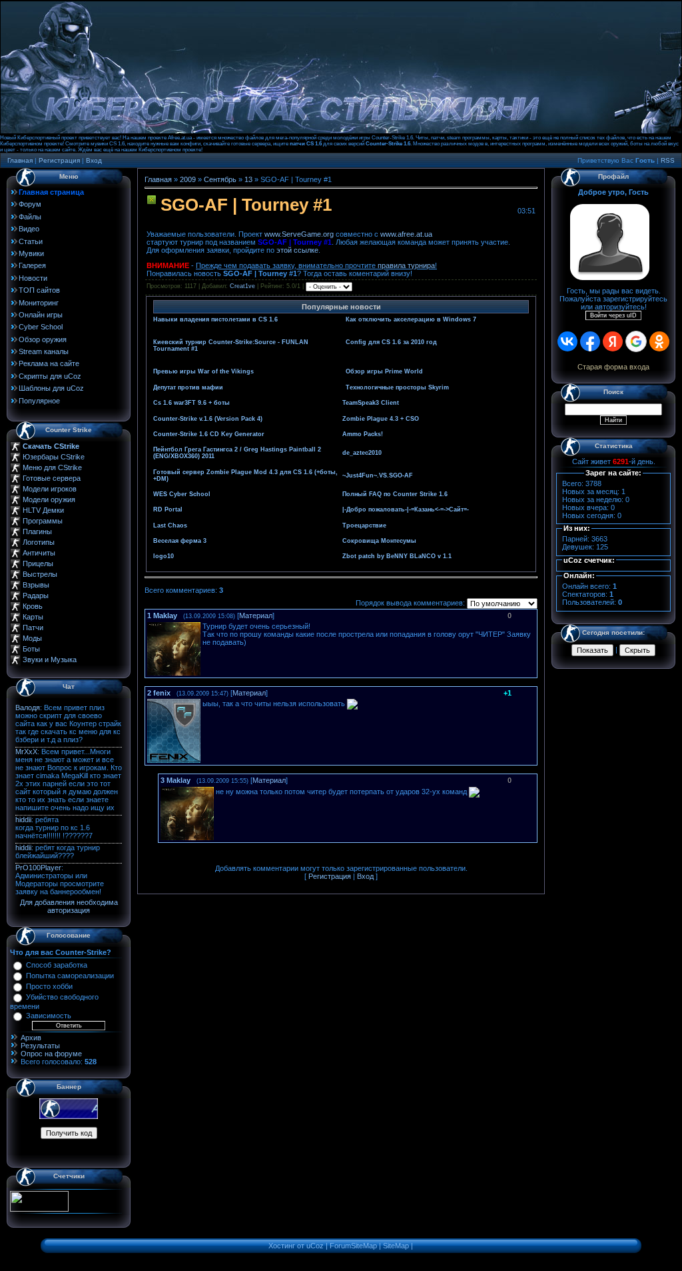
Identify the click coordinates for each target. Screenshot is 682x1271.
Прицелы (38, 563)
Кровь (33, 606)
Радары (36, 595)
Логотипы (39, 542)
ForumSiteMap (353, 1246)
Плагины (37, 531)
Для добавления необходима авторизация (69, 906)
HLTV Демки (43, 510)
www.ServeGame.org (299, 234)
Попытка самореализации (70, 976)
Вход (94, 160)
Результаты (40, 1046)
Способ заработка (56, 965)
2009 (188, 179)
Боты (31, 649)
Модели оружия (49, 499)
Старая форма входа (613, 367)
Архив (31, 1038)
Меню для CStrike (52, 467)
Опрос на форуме (51, 1054)
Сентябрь (220, 179)
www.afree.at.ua (406, 234)
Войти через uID (613, 315)
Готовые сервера (52, 478)
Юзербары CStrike (54, 457)
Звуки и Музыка (50, 660)
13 (248, 179)
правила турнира (406, 265)
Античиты (39, 553)
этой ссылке (297, 250)
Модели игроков (50, 489)
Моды (32, 638)
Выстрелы (40, 574)
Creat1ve (242, 286)
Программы (43, 521)
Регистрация (59, 160)
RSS (668, 160)
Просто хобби (49, 986)
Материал (255, 615)
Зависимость (48, 1016)
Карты (33, 617)
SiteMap (396, 1246)
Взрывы (36, 585)
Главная (20, 160)
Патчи (33, 627)
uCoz (315, 1246)
